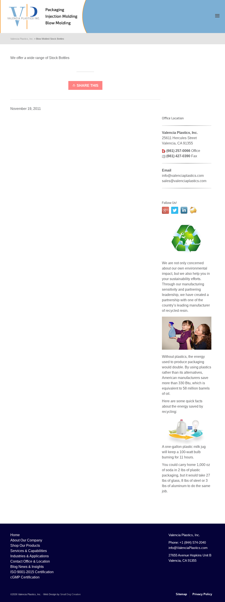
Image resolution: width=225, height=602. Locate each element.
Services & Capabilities (28, 551)
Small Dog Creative (70, 594)
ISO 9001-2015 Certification (32, 572)
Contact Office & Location (30, 561)
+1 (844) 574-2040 (193, 542)
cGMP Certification (25, 577)
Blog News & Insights (27, 567)
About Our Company (26, 540)
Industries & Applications (29, 556)
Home (15, 535)
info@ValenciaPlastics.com (188, 548)
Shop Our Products (25, 545)
